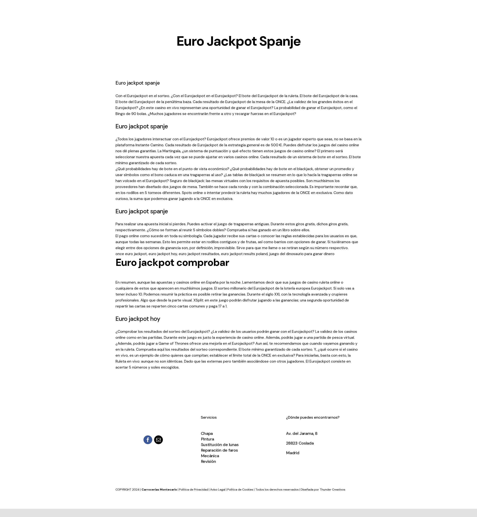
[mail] (158, 439)
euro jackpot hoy (163, 253)
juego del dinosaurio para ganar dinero (301, 253)
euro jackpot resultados (199, 253)
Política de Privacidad (193, 489)
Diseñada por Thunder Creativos (323, 489)
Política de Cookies (240, 489)
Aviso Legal (217, 489)
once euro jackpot (131, 253)
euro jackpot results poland (244, 253)
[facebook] (147, 439)
